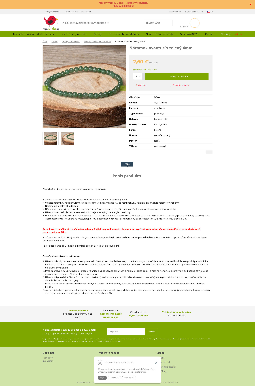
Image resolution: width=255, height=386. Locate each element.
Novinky (226, 34)
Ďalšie (209, 34)
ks (140, 76)
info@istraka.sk (52, 11)
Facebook (47, 358)
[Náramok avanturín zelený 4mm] (84, 86)
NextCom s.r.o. (172, 382)
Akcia (238, 34)
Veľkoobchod (175, 11)
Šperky (55, 41)
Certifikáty (161, 371)
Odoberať (151, 332)
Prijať (102, 378)
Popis (127, 164)
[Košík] (194, 23)
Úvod (44, 41)
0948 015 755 (71, 11)
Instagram (47, 361)
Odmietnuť (128, 378)
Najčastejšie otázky (194, 11)
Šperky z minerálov (71, 41)
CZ (211, 11)
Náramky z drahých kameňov (97, 41)
